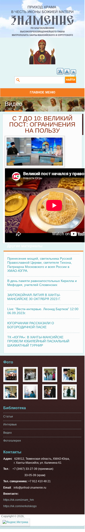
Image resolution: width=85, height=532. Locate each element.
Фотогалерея (12, 440)
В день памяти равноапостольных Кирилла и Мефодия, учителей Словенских (42, 283)
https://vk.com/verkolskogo (20, 506)
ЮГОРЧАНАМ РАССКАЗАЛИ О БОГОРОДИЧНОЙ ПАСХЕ (30, 325)
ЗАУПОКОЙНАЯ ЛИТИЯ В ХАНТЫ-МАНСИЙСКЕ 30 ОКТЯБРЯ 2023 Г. (34, 297)
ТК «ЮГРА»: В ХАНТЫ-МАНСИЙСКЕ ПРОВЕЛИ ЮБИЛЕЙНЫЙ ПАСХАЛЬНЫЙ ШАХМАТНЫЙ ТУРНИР (38, 341)
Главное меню (42, 92)
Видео (7, 432)
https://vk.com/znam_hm (18, 499)
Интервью (10, 424)
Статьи (8, 416)
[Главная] (42, 7)
